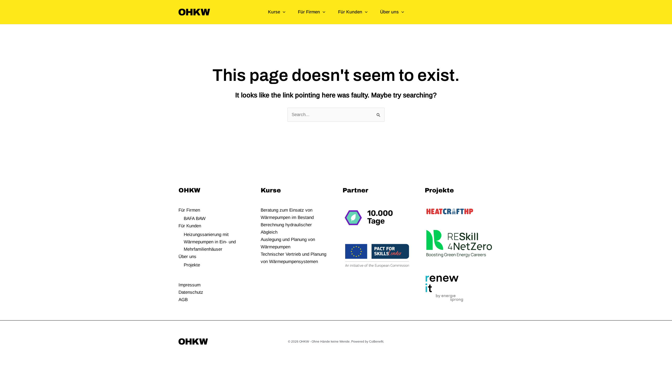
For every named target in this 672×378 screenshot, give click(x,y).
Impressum (189, 284)
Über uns (389, 11)
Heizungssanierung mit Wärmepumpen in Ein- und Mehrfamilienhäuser (210, 242)
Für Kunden (350, 11)
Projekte (192, 264)
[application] (282, 12)
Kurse (274, 11)
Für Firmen (309, 11)
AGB (183, 299)
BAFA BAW (195, 218)
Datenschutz (190, 292)
